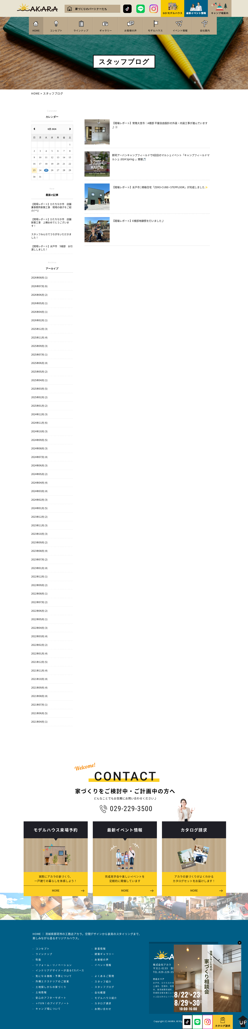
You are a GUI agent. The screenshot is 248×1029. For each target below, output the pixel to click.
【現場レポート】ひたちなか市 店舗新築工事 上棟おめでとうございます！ (51, 222)
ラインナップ (44, 954)
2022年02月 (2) (39, 645)
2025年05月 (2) (39, 371)
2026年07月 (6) (39, 286)
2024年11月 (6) (39, 422)
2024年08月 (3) (39, 448)
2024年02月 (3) (39, 499)
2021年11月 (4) (39, 670)
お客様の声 (102, 959)
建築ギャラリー (104, 954)
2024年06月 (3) (39, 465)
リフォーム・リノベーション (54, 965)
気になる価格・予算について (54, 976)
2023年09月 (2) (39, 542)
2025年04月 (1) (39, 380)
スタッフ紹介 (103, 981)
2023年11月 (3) (39, 525)
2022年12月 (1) (39, 576)
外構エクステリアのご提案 (52, 981)
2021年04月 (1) (39, 721)
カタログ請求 (103, 1003)
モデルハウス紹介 (106, 997)
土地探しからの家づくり (51, 986)
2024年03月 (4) (39, 491)
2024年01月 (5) (39, 508)
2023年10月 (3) (39, 533)
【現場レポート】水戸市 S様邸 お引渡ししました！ (52, 248)
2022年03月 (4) (39, 636)
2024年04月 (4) (39, 482)
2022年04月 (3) (39, 627)
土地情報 (41, 992)
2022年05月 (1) (39, 619)
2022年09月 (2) (39, 585)
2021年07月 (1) (39, 704)
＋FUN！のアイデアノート (52, 1003)
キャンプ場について (48, 1008)
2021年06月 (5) (39, 713)
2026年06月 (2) (39, 294)
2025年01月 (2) (39, 405)
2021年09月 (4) (39, 687)
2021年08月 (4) (39, 696)
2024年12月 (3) (39, 414)
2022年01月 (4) (39, 653)
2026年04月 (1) (39, 311)
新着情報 (100, 948)
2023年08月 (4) (39, 550)
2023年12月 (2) (39, 516)
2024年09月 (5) (39, 440)
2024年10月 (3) (39, 431)
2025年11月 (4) (39, 337)
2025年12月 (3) (39, 329)
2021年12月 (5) (39, 662)
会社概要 (100, 992)
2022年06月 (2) (39, 610)
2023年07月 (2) (39, 559)
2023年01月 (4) (39, 568)
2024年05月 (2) (39, 474)
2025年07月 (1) (39, 354)
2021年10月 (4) (39, 679)
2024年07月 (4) (39, 457)
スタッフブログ (104, 986)
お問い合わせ (103, 1008)
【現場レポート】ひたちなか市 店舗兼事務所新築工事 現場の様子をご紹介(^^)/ (51, 207)
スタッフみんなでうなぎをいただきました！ (51, 236)
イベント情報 (103, 965)
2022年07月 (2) (39, 602)
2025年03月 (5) (39, 388)
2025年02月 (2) (39, 397)
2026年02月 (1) (39, 320)
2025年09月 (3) (39, 346)
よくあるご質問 (104, 976)
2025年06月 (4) (39, 363)
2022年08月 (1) (39, 593)
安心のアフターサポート (51, 997)
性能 (38, 959)
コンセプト (43, 948)
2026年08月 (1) (39, 277)
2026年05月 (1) (39, 303)
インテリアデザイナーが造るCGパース (60, 970)
